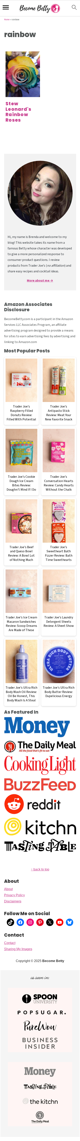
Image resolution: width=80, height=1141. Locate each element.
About (8, 889)
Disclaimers (12, 901)
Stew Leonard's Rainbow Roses (18, 112)
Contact (9, 943)
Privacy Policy (14, 895)
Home (6, 19)
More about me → (40, 280)
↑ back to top (40, 869)
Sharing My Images (18, 949)
